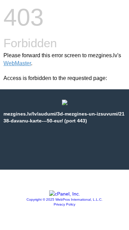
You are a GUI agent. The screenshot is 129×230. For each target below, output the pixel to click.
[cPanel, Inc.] (64, 194)
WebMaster (17, 63)
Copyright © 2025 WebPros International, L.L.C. (64, 199)
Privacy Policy (64, 204)
